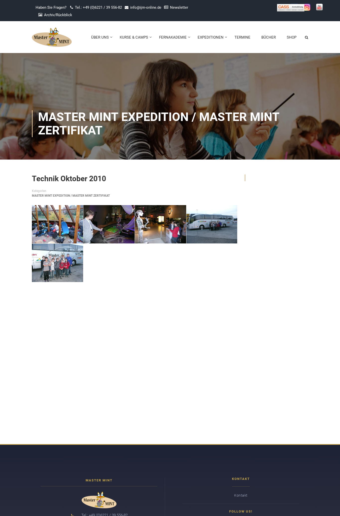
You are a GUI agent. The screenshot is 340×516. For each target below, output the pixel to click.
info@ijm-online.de (145, 7)
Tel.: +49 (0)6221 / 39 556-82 (98, 7)
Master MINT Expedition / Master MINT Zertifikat (71, 195)
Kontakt (241, 495)
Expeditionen (211, 37)
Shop (291, 37)
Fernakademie (173, 37)
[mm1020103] (160, 224)
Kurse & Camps (134, 37)
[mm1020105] (57, 262)
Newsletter (179, 7)
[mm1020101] (57, 224)
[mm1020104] (211, 224)
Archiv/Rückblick (58, 15)
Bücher (268, 37)
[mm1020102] (109, 224)
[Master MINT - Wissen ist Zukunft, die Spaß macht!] (52, 39)
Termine (242, 37)
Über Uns (100, 37)
